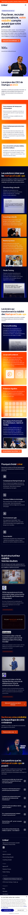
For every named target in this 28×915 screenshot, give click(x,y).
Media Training (6, 872)
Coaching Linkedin (7, 859)
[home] (4, 5)
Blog (4, 888)
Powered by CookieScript (14, 913)
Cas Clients (5, 894)
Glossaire (5, 891)
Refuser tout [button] (21, 910)
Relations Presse (7, 869)
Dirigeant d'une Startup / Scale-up (12, 879)
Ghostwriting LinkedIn (8, 857)
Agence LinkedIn (7, 854)
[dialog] (14, 905)
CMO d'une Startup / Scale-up (10, 882)
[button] (25, 5)
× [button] (26, 896)
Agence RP (5, 866)
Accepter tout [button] (7, 910)
